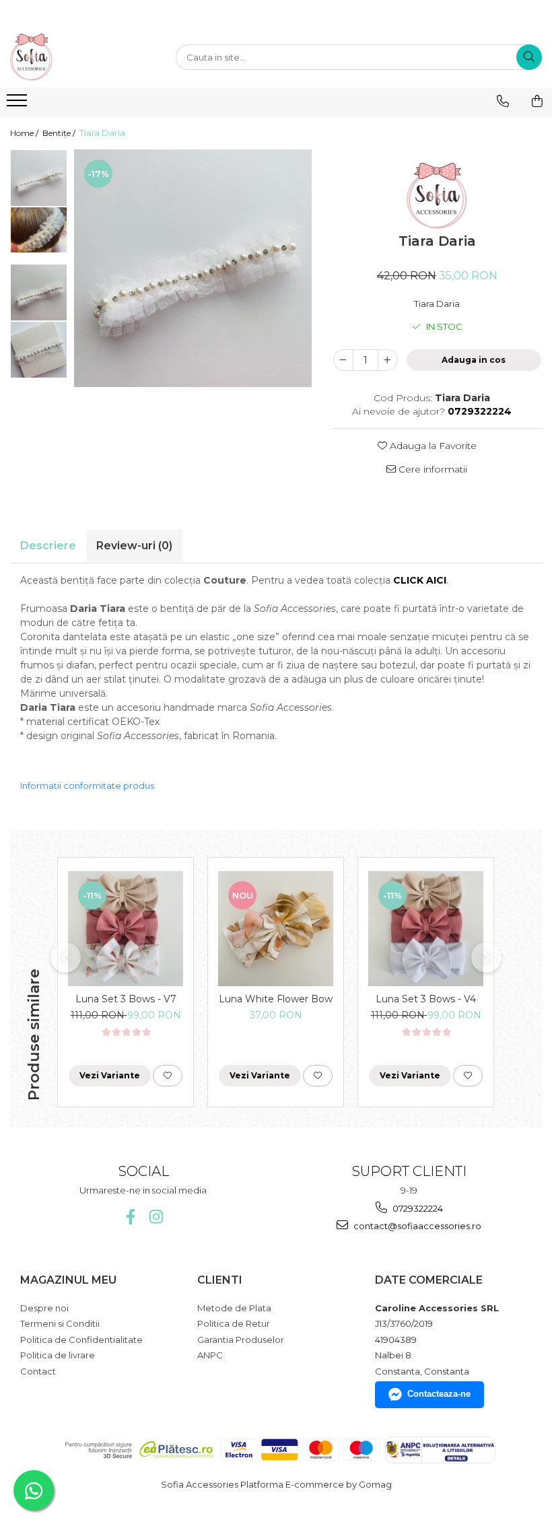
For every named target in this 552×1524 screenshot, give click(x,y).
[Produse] (18, 104)
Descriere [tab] (48, 545)
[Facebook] (130, 1216)
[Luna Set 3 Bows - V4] (425, 928)
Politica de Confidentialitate (81, 1339)
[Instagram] (156, 1216)
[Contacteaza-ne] (502, 101)
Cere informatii (431, 469)
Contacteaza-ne (439, 1394)
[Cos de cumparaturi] (537, 101)
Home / (25, 133)
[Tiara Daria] (193, 268)
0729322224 (416, 1208)
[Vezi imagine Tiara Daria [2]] (39, 292)
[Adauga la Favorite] (167, 1075)
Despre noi (44, 1308)
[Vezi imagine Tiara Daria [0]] (39, 178)
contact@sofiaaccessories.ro (416, 1225)
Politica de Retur (233, 1323)
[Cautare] (529, 57)
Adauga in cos (474, 360)
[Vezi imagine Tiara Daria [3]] (39, 350)
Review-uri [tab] (134, 545)
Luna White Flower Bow (276, 999)
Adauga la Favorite (432, 446)
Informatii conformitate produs (87, 785)
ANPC (210, 1355)
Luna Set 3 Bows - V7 (125, 999)
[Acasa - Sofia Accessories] (77, 57)
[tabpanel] (193, 268)
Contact (38, 1371)
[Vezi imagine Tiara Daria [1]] (39, 230)
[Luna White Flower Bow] (275, 928)
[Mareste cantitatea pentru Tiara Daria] (388, 360)
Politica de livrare (57, 1355)
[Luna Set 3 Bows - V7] (125, 928)
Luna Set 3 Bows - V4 (426, 999)
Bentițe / (59, 133)
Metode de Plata (234, 1308)
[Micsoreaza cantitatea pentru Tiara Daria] (343, 360)
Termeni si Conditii (60, 1323)
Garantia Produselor (240, 1339)
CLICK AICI (419, 580)
